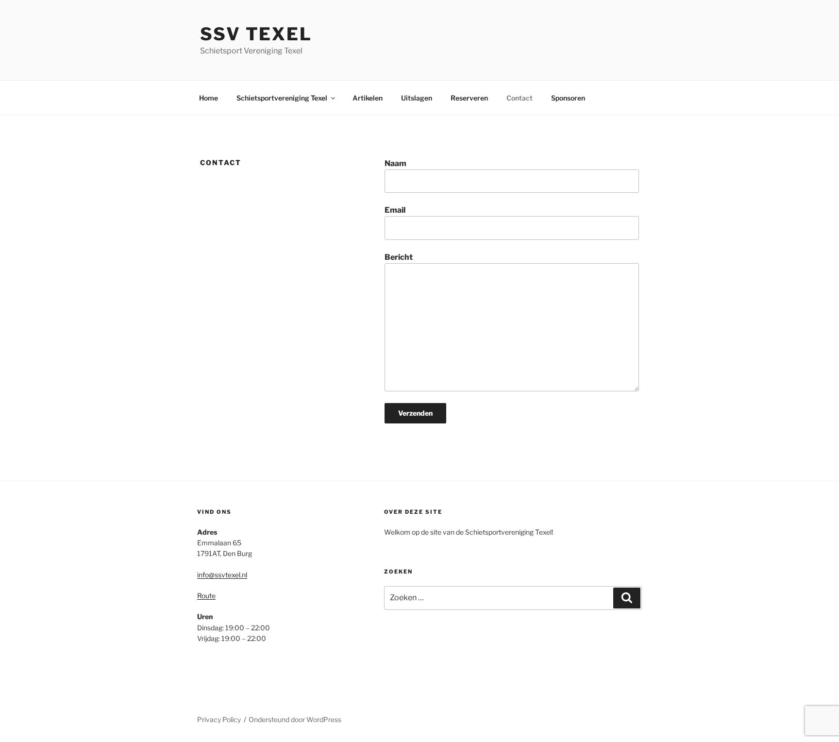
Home (208, 98)
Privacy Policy (219, 719)
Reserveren (469, 98)
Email (395, 210)
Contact (519, 98)
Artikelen (367, 98)
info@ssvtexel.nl (222, 575)
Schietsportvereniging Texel (281, 98)
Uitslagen (416, 98)
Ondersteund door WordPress (295, 719)
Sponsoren (568, 98)
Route (206, 595)
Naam (395, 163)
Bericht (399, 257)
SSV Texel (256, 34)
